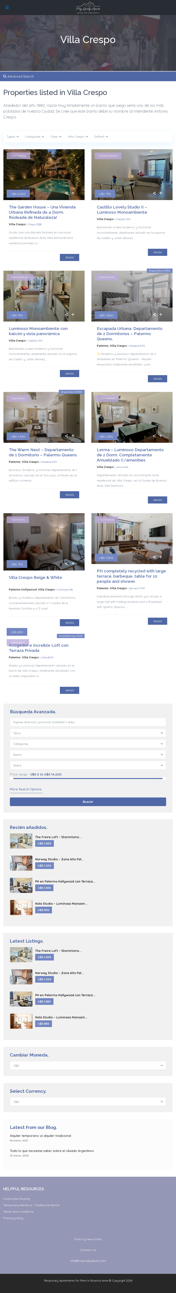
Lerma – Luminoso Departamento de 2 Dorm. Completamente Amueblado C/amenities (130, 454)
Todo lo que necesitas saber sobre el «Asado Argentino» (52, 1151)
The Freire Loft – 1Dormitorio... (58, 837)
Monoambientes (108, 155)
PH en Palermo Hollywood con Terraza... (65, 881)
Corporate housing (16, 1199)
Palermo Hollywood (23, 589)
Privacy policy (13, 1218)
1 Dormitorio (18, 398)
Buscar (88, 802)
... (40, 243)
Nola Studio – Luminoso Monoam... (61, 904)
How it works (79, 1286)
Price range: (19, 774)
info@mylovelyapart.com (88, 1261)
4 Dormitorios (106, 519)
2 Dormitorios (106, 277)
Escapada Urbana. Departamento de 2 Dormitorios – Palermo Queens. (129, 333)
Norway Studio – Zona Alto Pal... (59, 859)
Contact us (88, 1250)
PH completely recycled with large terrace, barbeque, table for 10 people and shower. (131, 576)
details (69, 257)
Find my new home (88, 1239)
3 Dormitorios (18, 155)
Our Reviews (97, 1286)
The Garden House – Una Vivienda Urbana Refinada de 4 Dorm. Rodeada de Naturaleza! (42, 212)
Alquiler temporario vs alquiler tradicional (40, 1136)
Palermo (103, 345)
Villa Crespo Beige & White (35, 577)
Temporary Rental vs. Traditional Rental (31, 1205)
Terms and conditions (18, 1212)
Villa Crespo (17, 224)
